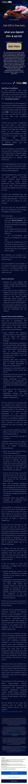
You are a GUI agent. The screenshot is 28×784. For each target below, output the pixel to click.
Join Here (14, 46)
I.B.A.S (11, 735)
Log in (24, 1)
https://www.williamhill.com (11, 711)
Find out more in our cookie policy (8, 768)
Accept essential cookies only (14, 777)
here (10, 642)
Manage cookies (14, 781)
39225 (16, 730)
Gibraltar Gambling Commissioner (14, 732)
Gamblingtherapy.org (16, 751)
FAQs (4, 723)
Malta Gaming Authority (7, 743)
